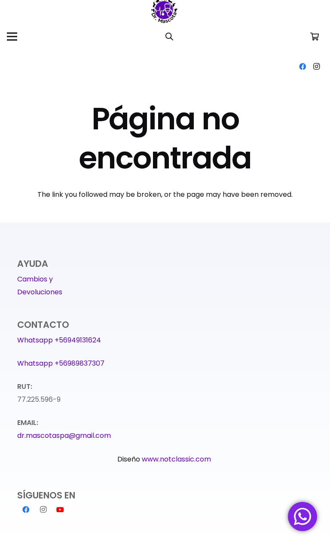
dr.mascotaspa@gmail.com (64, 435)
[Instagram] (316, 66)
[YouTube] (60, 509)
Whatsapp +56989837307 (60, 363)
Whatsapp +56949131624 (59, 340)
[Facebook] (302, 66)
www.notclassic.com (177, 459)
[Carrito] (314, 36)
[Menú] (12, 36)
